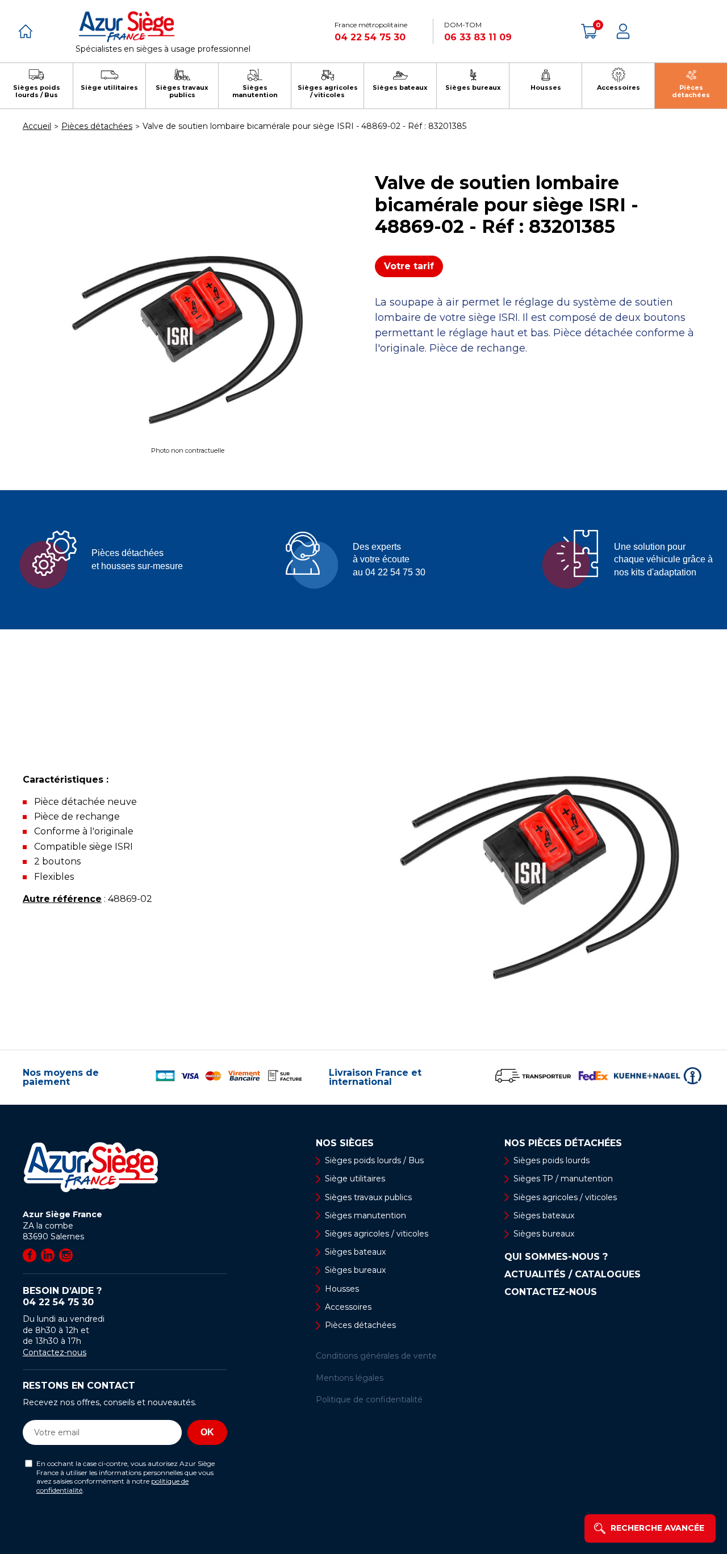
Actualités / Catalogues (572, 1274)
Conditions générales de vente (376, 1356)
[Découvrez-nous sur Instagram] (66, 1255)
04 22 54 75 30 (370, 37)
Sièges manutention (365, 1215)
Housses (342, 1289)
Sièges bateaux (355, 1252)
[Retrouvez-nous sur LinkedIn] (48, 1255)
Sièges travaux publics (368, 1197)
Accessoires (348, 1307)
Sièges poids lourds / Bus (374, 1160)
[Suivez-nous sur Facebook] (29, 1255)
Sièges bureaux (355, 1270)
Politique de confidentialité (369, 1399)
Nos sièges (345, 1143)
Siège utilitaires (355, 1178)
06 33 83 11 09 (478, 37)
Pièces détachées (360, 1325)
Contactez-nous (54, 1352)
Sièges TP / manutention (563, 1178)
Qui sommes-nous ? (556, 1256)
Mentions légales (349, 1378)
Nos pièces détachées (563, 1143)
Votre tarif (409, 266)
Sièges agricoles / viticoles (376, 1234)
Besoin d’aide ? (62, 1296)
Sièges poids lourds (551, 1160)
